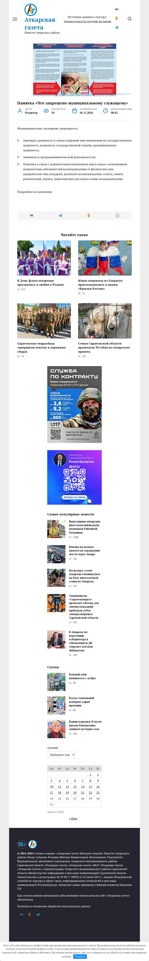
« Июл (73, 818)
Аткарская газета (40, 23)
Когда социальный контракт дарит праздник (81, 701)
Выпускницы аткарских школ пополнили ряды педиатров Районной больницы (84, 527)
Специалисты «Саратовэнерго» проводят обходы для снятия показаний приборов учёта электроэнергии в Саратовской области (84, 606)
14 (82, 786)
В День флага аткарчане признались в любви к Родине (40, 282)
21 (82, 792)
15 (90, 786)
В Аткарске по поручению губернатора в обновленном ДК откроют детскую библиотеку (81, 641)
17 (51, 792)
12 (67, 786)
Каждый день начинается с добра (82, 676)
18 (59, 792)
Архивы (52, 748)
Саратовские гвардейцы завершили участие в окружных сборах (41, 347)
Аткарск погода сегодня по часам (87, 21)
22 (90, 792)
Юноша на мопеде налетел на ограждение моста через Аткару (84, 550)
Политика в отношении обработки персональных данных (53, 906)
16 (98, 786)
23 (98, 792)
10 (51, 786)
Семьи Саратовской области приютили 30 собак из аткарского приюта (104, 347)
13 (74, 786)
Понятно (80, 956)
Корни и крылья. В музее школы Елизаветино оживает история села (85, 725)
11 (59, 786)
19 (67, 792)
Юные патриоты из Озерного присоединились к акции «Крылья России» (100, 284)
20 (74, 792)
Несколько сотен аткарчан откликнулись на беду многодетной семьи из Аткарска (84, 576)
